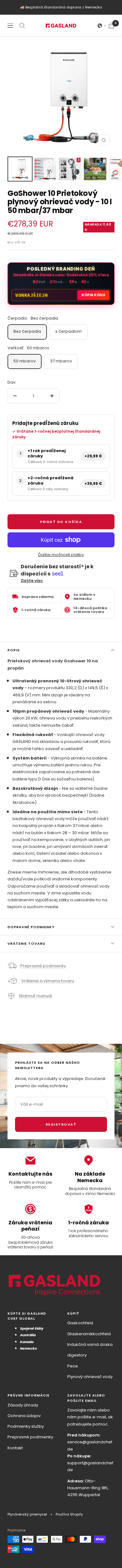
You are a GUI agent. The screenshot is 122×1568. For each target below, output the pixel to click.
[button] (102, 25)
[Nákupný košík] (111, 25)
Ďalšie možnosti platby (61, 555)
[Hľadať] (22, 25)
